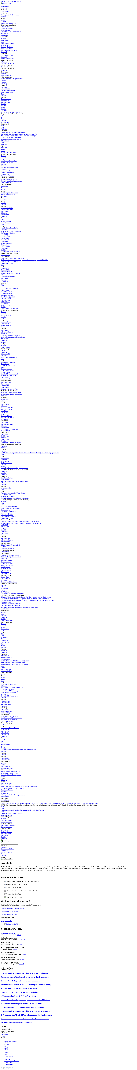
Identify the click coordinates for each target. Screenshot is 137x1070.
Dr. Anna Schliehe (6, 463)
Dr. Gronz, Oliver (6, 562)
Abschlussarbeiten (6, 102)
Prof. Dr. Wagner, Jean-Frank (9, 374)
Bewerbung (4, 830)
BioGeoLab (4, 186)
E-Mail (19, 935)
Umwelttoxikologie (6, 669)
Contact (3, 1036)
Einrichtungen (5, 174)
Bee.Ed (3, 188)
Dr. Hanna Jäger (5, 510)
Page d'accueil (5, 6)
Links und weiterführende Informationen (13, 337)
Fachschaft (4, 52)
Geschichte (4, 57)
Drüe (2, 634)
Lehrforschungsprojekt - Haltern (10, 605)
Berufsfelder (4, 107)
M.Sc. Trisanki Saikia (7, 515)
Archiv (3, 20)
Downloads (4, 835)
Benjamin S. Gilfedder (7, 417)
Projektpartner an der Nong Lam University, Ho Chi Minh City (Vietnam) (22, 810)
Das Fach (3, 156)
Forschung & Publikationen (9, 582)
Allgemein (4, 62)
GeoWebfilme (5, 592)
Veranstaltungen (5, 541)
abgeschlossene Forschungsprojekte (11, 181)
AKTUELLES (5, 305)
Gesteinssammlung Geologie (9, 357)
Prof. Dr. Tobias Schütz (8, 407)
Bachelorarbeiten (6, 382)
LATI (2, 741)
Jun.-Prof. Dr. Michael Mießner (10, 728)
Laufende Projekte (6, 585)
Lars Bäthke (4, 411)
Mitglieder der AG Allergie (9, 719)
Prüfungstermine (5, 701)
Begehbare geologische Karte (9, 389)
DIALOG (4, 739)
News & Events (5, 255)
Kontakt (3, 149)
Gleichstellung (5, 35)
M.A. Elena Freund (6, 494)
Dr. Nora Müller (5, 270)
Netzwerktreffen (5, 45)
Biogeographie (5, 122)
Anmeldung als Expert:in (8, 194)
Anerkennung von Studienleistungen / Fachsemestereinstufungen (20, 786)
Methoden (4, 580)
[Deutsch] (4, 838)
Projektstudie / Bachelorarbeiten (10, 429)
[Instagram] (10, 1068)
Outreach (3, 80)
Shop (6, 1049)
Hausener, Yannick (6, 369)
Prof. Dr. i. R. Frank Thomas (9, 288)
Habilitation (4, 793)
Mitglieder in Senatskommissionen (11, 32)
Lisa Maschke (5, 731)
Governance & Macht (7, 92)
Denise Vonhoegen (6, 243)
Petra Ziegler (4, 248)
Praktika (3, 109)
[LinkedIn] (13, 1068)
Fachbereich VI (5, 850)
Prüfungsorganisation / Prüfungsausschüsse (13, 795)
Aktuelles (3, 16)
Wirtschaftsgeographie (7, 721)
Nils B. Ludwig (5, 733)
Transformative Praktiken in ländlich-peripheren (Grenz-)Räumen (20, 521)
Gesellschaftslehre (6, 315)
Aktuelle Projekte (6, 221)
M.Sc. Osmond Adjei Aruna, (9, 691)
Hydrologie (4, 396)
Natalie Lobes (5, 694)
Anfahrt (3, 151)
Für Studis (4, 129)
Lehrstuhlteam (5, 552)
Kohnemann (4, 640)
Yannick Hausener (6, 570)
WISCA (3, 451)
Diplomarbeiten (5, 387)
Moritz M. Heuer (6, 568)
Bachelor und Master (7, 790)
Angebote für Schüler (7, 58)
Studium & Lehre (6, 573)
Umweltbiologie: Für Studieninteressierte (13, 132)
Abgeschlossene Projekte (8, 223)
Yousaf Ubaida (5, 241)
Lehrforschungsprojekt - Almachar (11, 604)
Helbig (3, 639)
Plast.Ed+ (3, 530)
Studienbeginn (5, 758)
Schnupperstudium (6, 75)
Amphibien (4, 147)
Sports (6, 1048)
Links (2, 666)
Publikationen (5, 141)
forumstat (3, 590)
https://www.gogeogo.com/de (9, 911)
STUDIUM (4, 303)
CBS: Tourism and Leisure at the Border (13, 258)
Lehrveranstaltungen (7, 209)
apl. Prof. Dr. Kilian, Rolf (8, 375)
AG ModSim (4, 588)
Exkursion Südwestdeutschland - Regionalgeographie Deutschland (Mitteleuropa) (25, 598)
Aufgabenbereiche (6, 40)
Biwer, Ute (4, 367)
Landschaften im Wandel (8, 90)
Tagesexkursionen (6, 602)
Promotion (4, 791)
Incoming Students (6, 822)
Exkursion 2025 (5, 354)
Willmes (3, 645)
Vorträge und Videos (7, 162)
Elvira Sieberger (5, 246)
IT (5, 1046)
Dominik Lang (5, 323)
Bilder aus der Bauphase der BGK (11, 392)
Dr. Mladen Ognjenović (8, 297)
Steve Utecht (4, 414)
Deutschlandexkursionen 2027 (10, 773)
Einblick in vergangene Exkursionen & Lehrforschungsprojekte (19, 607)
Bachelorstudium (6, 99)
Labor (2, 219)
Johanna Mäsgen (6, 322)
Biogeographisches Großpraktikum (11, 139)
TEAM (3, 285)
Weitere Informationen (7, 48)
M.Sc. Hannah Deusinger (8, 692)
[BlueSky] (4, 1068)
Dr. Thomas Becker (6, 293)
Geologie (3, 342)
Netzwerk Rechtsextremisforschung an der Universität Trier (18, 749)
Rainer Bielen (5, 572)
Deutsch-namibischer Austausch (10, 335)
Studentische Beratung (8, 933)
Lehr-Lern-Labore (6, 182)
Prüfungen (4, 169)
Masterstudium (5, 100)
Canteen (6, 1044)
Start (2, 115)
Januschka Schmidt (6, 271)
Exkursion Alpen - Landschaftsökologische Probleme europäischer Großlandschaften (26, 597)
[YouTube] (7, 1068)
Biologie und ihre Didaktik (8, 152)
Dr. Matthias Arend (6, 292)
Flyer (2, 812)
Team (2, 42)
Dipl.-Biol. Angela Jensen (8, 511)
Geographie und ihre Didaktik (9, 308)
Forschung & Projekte (7, 176)
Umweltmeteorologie (7, 620)
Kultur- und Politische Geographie (11, 442)
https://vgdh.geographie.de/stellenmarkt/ (12, 908)
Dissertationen (5, 384)
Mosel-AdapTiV (5, 479)
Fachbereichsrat (5, 26)
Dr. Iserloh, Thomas (6, 565)
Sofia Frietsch (5, 412)
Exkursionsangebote (7, 768)
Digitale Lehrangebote (7, 172)
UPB (2, 142)
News (2, 117)
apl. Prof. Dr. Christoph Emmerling (11, 231)
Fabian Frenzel (5, 268)
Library (6, 1043)
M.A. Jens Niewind (6, 513)
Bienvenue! (4, 196)
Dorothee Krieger (6, 298)
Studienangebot (5, 702)
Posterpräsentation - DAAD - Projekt (12, 813)
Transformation (5, 89)
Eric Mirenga (4, 234)
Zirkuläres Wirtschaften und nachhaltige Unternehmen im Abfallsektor (21, 523)
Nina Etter (4, 459)
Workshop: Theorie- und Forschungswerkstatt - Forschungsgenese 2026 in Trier (24, 260)
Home (2, 125)
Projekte (3, 437)
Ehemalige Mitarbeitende (8, 276)
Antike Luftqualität (6, 657)
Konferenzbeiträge (6, 711)
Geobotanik (4, 281)
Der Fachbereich (6, 8)
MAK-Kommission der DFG (9, 716)
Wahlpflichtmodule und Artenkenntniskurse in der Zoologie (18, 136)
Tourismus (4, 87)
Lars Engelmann (5, 567)
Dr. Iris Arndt (5, 364)
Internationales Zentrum (8, 825)
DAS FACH (4, 399)
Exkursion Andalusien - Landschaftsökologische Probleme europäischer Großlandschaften (27, 600)
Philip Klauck (5, 245)
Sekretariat (4, 229)
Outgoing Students (6, 827)
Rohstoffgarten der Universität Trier (11, 394)
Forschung (4, 84)
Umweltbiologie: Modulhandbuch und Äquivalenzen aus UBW (19, 134)
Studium (3, 95)
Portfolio (3, 104)
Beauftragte (4, 33)
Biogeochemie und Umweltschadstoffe (12, 112)
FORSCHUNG (5, 302)
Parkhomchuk (5, 642)
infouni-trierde (5, 1034)
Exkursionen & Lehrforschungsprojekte (12, 593)
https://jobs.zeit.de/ (6, 921)
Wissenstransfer (5, 744)
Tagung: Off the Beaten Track (9, 261)
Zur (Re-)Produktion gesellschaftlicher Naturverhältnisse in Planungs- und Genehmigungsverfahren (30, 453)
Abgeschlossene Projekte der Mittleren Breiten (14, 664)
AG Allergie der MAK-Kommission (11, 718)
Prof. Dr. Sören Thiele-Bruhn (9, 228)
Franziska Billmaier (6, 416)
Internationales (5, 796)
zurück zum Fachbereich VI (9, 496)
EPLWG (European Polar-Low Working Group (15, 661)
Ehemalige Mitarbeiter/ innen (9, 696)
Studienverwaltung (6, 783)
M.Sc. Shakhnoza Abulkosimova (10, 508)
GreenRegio (4, 531)
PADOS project (5, 659)
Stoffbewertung (5, 713)
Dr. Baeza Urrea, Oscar (8, 365)
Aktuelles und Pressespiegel (9, 161)
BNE (2, 94)
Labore (3, 350)
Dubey (3, 635)
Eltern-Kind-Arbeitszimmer (9, 50)
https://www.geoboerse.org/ (9, 914)
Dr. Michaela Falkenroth (8, 362)
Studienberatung (5, 578)
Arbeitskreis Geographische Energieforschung (14, 481)
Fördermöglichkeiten (7, 47)
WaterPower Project (6, 478)
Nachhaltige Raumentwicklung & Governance (14, 468)
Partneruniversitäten (6, 820)
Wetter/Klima (5, 629)
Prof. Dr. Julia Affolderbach (9, 506)
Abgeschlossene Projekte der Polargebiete (13, 662)
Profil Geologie (5, 347)
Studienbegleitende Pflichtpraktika (11, 775)
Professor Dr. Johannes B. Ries (10, 555)
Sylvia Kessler (5, 290)
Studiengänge (5, 211)
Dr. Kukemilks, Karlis (7, 370)
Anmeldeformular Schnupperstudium (12, 78)
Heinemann (4, 637)
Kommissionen (5, 30)
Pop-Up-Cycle (5, 526)
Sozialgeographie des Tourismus (10, 251)
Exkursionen (4, 110)
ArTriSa (3, 189)
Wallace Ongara (5, 238)
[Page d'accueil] (6, 3)
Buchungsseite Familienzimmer (10, 15)
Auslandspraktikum (6, 833)
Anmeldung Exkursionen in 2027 (10, 771)
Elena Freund (5, 461)
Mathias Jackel (5, 404)
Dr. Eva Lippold (5, 236)
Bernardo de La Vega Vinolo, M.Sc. (11, 273)
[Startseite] (11, 1)
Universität (4, 847)
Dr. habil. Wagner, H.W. (8, 372)
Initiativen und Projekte (7, 43)
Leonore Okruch (6, 734)
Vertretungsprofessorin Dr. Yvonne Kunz (13, 493)
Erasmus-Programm (6, 815)
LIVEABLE (4, 525)
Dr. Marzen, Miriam (6, 563)
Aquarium (4, 144)
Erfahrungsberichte (6, 832)
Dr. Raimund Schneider (8, 233)
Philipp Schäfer (5, 300)
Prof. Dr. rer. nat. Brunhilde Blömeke (12, 687)
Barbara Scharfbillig (7, 325)
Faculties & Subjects (10, 1041)
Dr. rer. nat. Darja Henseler (9, 684)
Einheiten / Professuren (7, 63)
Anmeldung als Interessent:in (9, 193)
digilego (3, 528)
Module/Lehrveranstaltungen (9, 167)
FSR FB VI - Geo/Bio (7, 55)
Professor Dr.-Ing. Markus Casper (11, 557)
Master (3, 765)
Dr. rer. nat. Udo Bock (7, 689)
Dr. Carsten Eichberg (7, 295)
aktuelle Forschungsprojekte (9, 179)
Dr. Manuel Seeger (6, 560)
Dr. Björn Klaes (5, 240)
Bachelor (3, 763)
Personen (3, 82)
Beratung (3, 105)
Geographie (4, 70)
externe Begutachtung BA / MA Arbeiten (13, 788)
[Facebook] (2, 1068)
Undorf (3, 644)
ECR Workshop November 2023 (10, 545)
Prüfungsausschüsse (6, 28)
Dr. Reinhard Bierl (6, 409)
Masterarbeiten (5, 214)
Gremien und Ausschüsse (8, 23)
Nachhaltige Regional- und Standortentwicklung (15, 498)
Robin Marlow (5, 729)
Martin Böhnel (5, 458)
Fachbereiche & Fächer (7, 849)
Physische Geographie (7, 548)
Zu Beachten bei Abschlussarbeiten (11, 137)
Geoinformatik (5, 609)
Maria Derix (4, 278)
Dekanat (3, 21)
